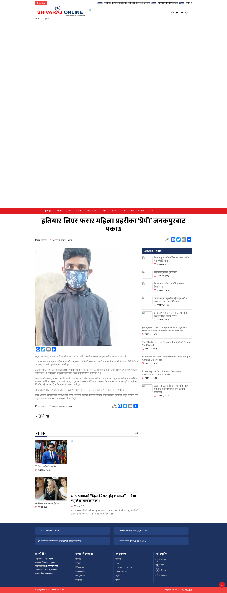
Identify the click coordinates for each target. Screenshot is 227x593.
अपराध (123, 211)
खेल (132, 211)
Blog (117, 563)
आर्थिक (69, 211)
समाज (104, 211)
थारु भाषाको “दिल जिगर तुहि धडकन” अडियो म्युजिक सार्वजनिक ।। (103, 498)
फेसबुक (163, 559)
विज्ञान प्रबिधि (80, 571)
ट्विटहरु (163, 570)
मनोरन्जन (141, 211)
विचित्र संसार (79, 567)
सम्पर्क (117, 579)
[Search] (191, 13)
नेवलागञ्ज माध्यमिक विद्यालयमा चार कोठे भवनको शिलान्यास (113, 3)
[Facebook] (172, 13)
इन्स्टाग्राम (164, 575)
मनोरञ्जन (78, 563)
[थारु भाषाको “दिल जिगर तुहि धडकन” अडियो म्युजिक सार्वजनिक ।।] (104, 467)
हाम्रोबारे (118, 558)
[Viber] (186, 13)
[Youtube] (182, 13)
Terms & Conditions (123, 567)
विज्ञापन (118, 575)
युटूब (162, 564)
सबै (136, 434)
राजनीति (79, 211)
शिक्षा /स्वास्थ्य (80, 575)
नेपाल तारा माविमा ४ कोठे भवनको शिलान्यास (189, 3)
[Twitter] (177, 13)
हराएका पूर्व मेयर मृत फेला (154, 3)
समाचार (59, 211)
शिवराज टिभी (92, 211)
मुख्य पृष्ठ (48, 211)
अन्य (151, 211)
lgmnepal (188, 589)
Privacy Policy (121, 571)
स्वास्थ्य (113, 211)
